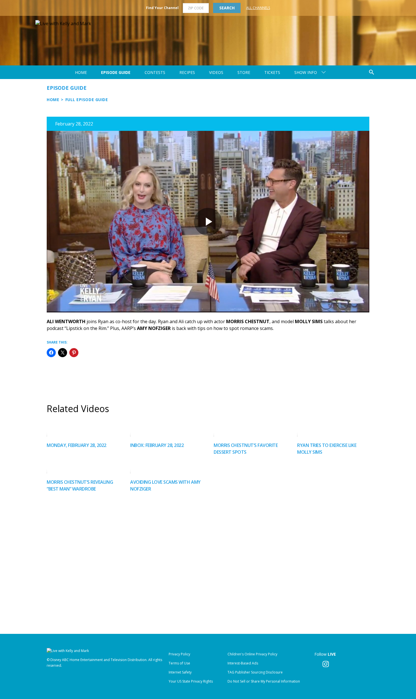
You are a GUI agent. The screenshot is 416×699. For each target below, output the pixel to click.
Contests (155, 72)
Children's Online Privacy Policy (252, 654)
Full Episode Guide (86, 99)
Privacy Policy (179, 654)
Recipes (187, 72)
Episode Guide (115, 72)
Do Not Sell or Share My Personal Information (264, 681)
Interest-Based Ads (243, 663)
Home (81, 72)
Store (243, 72)
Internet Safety (180, 672)
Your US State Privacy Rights (191, 681)
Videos (216, 72)
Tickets (272, 72)
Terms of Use (179, 663)
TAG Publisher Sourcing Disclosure (255, 672)
